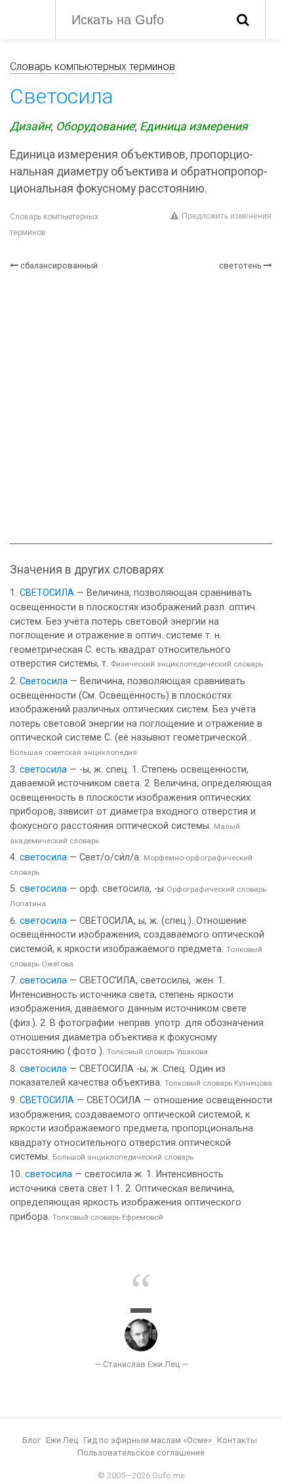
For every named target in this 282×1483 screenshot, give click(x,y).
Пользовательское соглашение (141, 1452)
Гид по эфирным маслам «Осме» (147, 1440)
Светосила (44, 681)
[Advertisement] (141, 407)
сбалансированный (59, 265)
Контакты (237, 1440)
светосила (43, 769)
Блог (31, 1440)
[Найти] (243, 19)
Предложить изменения (227, 216)
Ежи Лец (62, 1440)
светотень (240, 265)
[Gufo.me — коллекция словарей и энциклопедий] (26, 18)
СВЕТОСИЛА (47, 592)
